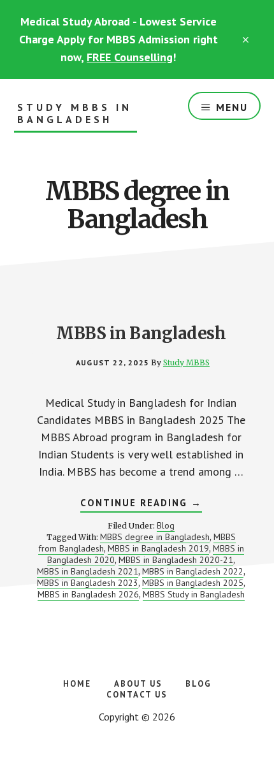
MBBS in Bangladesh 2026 (88, 594)
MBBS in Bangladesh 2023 (87, 582)
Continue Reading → (141, 504)
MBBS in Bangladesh (141, 333)
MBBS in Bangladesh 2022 (192, 571)
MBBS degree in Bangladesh (155, 537)
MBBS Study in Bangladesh (194, 594)
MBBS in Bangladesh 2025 (192, 582)
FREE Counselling (130, 57)
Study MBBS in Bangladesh (74, 113)
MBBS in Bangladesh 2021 (87, 571)
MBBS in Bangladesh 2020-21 (176, 560)
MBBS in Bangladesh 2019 (158, 548)
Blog (166, 525)
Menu (232, 107)
